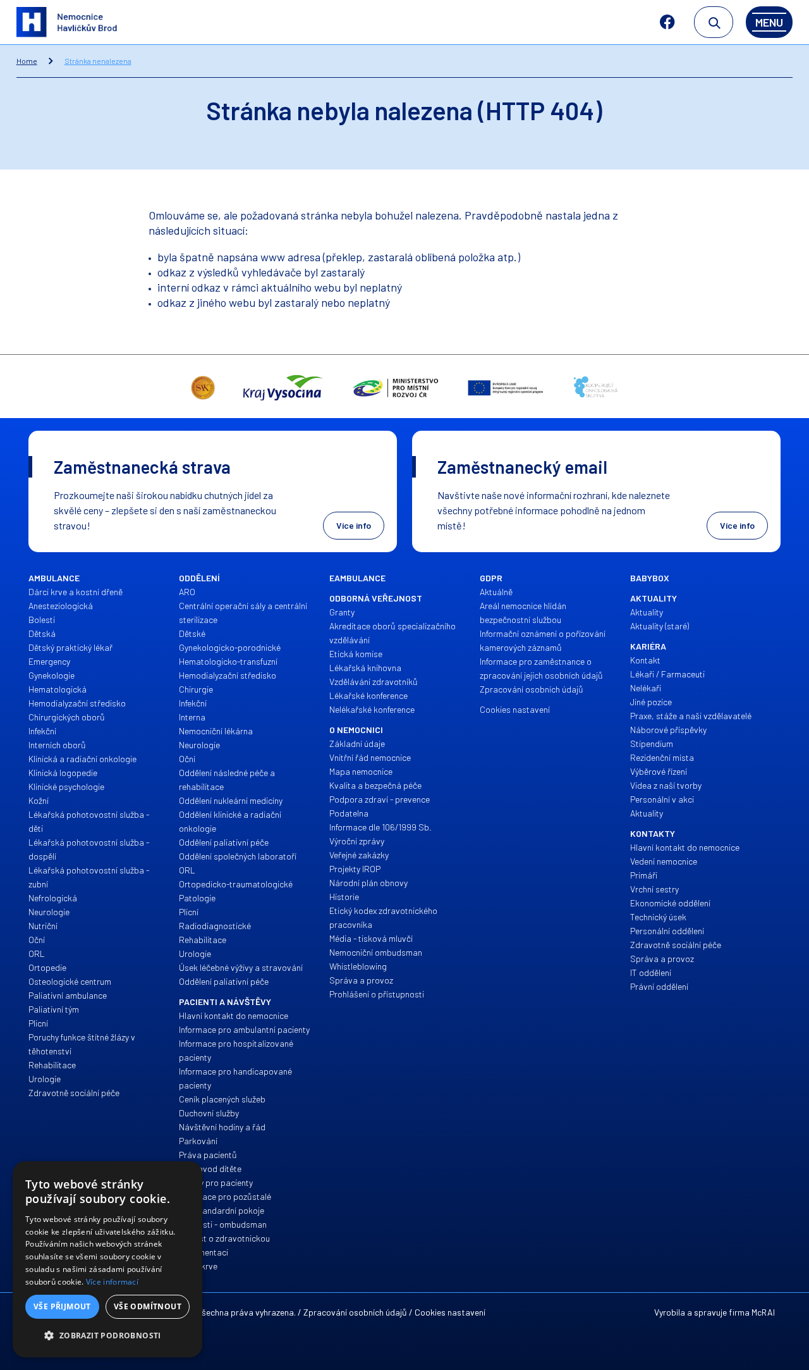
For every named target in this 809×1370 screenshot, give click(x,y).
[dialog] (107, 1259)
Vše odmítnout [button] (147, 1306)
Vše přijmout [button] (62, 1306)
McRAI (763, 1312)
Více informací (112, 1281)
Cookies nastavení (450, 1312)
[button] (107, 1336)
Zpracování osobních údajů (355, 1312)
